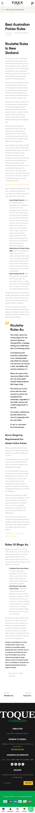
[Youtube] (19, 764)
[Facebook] (12, 764)
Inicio (3, 9)
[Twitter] (15, 764)
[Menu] (2, 3)
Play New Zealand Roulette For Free (17, 184)
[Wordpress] (23, 764)
